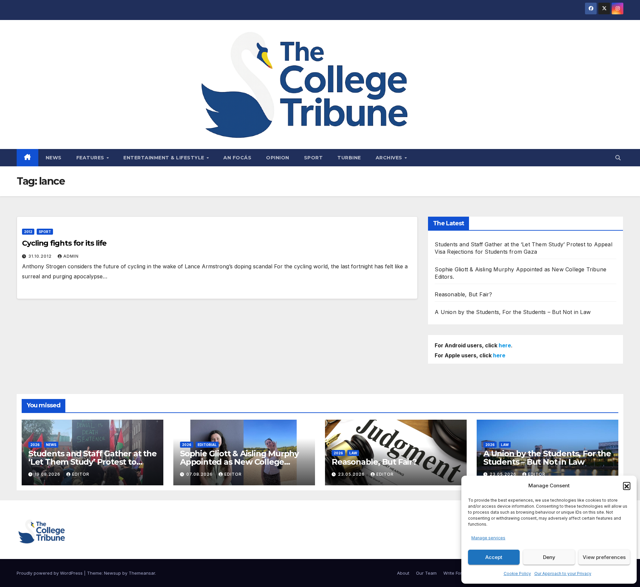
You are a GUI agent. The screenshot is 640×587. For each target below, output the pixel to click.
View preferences (604, 557)
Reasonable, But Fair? (463, 294)
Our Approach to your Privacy (562, 573)
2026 (35, 445)
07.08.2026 (200, 474)
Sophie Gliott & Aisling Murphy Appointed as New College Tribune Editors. (239, 462)
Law (353, 453)
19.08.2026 (48, 474)
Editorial (207, 445)
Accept (493, 557)
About (403, 573)
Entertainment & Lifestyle (164, 158)
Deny (549, 557)
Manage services (488, 537)
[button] (626, 485)
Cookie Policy (517, 573)
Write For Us (456, 573)
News (54, 158)
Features (91, 158)
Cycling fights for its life (64, 243)
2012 (28, 232)
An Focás (237, 158)
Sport (313, 158)
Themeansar (142, 573)
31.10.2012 (40, 256)
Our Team (426, 573)
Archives (390, 158)
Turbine (349, 158)
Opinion (277, 158)
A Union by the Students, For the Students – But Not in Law (513, 312)
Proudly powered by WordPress (50, 573)
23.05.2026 (352, 474)
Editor (80, 474)
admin (71, 256)
